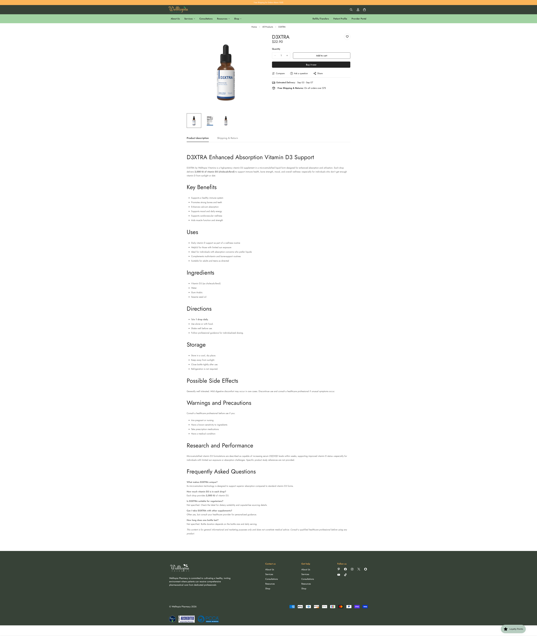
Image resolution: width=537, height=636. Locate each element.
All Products (267, 26)
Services (188, 18)
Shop (236, 18)
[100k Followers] (352, 569)
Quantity (276, 48)
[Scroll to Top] (531, 621)
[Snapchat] (365, 569)
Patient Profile (340, 18)
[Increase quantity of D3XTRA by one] (287, 55)
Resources (222, 18)
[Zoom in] (259, 39)
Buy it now (311, 64)
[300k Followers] (345, 569)
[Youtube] (338, 574)
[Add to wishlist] (347, 37)
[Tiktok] (345, 574)
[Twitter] (358, 569)
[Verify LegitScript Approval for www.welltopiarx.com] (172, 619)
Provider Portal (359, 18)
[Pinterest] (338, 569)
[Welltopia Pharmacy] (178, 9)
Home (254, 26)
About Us (175, 18)
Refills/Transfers (321, 18)
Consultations (206, 18)
